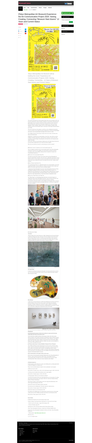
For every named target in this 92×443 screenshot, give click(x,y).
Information (21, 430)
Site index (70, 422)
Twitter (20, 29)
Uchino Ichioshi (22, 431)
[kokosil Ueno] (33, 3)
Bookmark (50, 7)
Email (20, 35)
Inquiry (34, 432)
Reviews (40, 7)
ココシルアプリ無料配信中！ (32, 9)
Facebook (21, 31)
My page (45, 7)
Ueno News (21, 432)
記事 (20, 435)
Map (28, 7)
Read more (63, 28)
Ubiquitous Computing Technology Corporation (28, 440)
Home (25, 7)
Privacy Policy (35, 431)
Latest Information (34, 7)
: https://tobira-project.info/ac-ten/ (40, 412)
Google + (21, 33)
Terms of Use (35, 430)
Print (20, 37)
